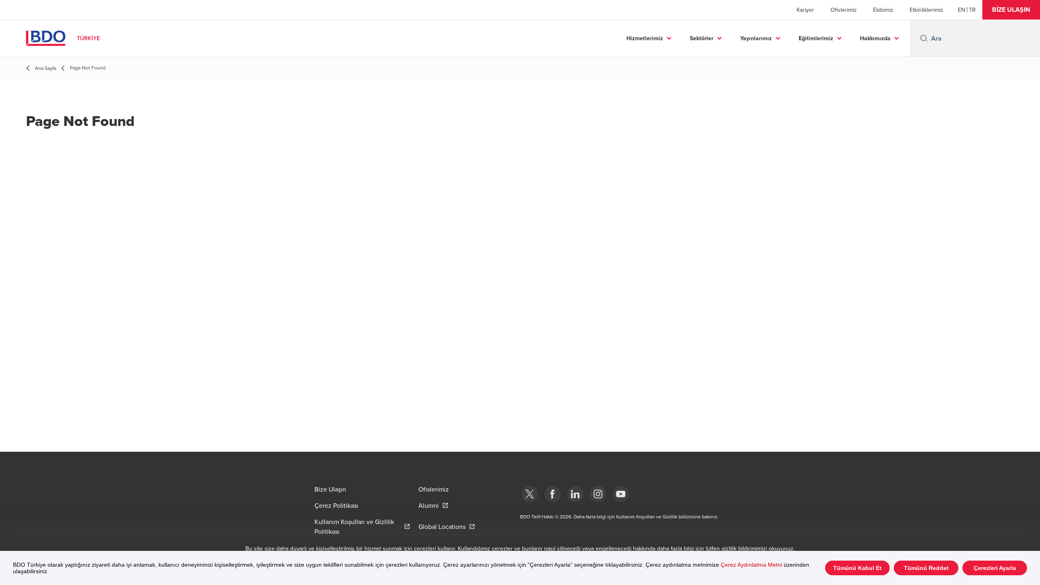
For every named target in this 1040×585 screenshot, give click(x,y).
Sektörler (701, 38)
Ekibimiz (883, 10)
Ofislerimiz (843, 10)
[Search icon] (924, 38)
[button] (1011, 10)
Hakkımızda (875, 38)
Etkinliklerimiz (926, 10)
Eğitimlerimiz (816, 38)
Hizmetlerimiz (644, 38)
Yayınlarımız (756, 38)
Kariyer (805, 10)
